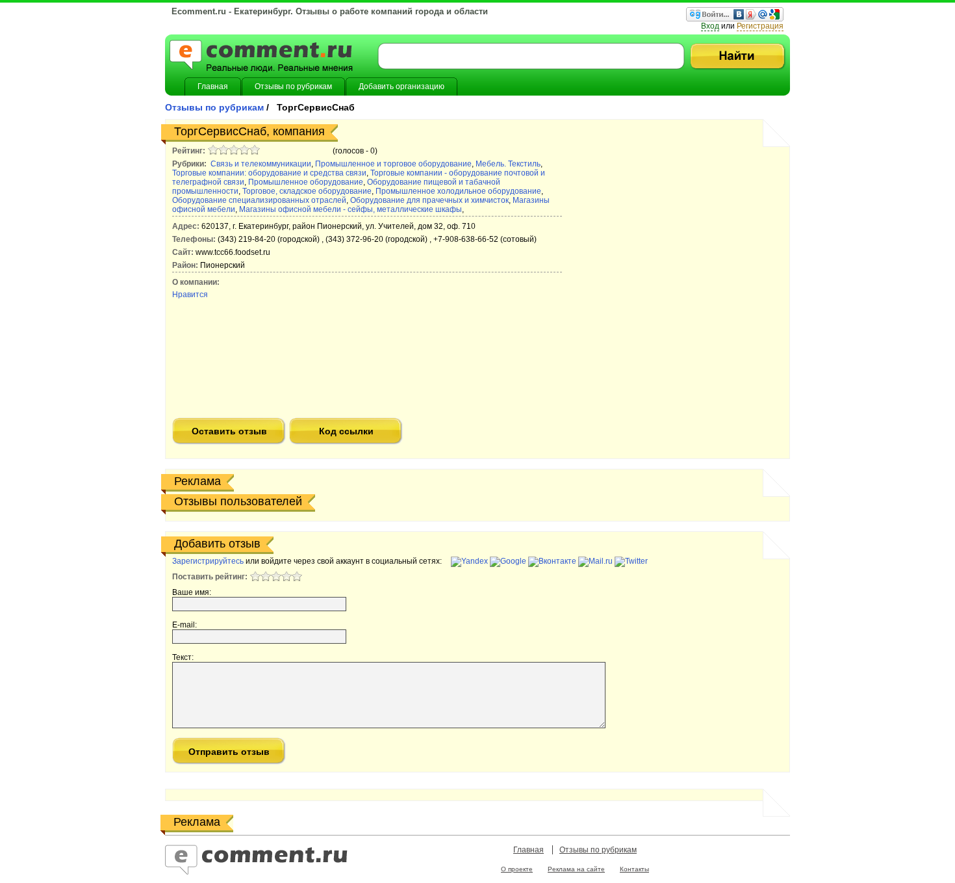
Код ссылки (346, 431)
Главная (528, 849)
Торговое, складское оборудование (307, 191)
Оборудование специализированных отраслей (259, 200)
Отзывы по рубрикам (215, 107)
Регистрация (760, 26)
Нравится (190, 294)
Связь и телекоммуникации (260, 163)
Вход (710, 26)
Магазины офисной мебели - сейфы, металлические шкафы (350, 209)
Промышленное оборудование (305, 182)
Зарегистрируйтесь (208, 561)
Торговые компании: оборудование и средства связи (269, 173)
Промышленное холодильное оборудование (458, 191)
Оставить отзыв (229, 431)
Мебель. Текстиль (508, 163)
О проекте (517, 869)
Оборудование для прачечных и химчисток (429, 200)
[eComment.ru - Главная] (261, 57)
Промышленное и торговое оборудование (393, 163)
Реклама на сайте (576, 869)
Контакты (634, 869)
